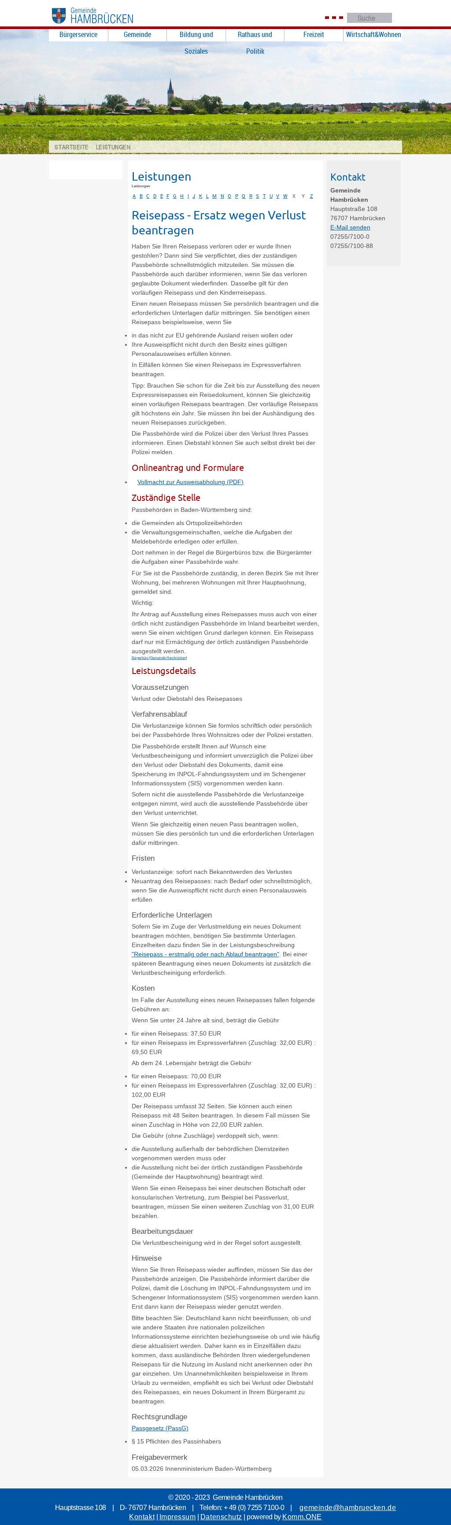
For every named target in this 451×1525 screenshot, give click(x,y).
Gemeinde (137, 34)
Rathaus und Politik (255, 35)
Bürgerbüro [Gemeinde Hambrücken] (159, 658)
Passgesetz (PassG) (160, 1428)
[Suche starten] (394, 21)
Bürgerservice (78, 34)
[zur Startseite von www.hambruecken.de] (102, 26)
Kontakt (142, 1517)
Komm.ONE (302, 1517)
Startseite (72, 147)
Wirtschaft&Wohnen (373, 34)
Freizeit (313, 34)
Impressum (177, 1517)
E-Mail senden (350, 227)
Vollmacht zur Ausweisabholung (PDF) (190, 481)
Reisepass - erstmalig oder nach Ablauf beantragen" (206, 954)
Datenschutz (221, 1517)
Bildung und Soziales (196, 35)
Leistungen (113, 147)
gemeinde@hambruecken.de (347, 1507)
